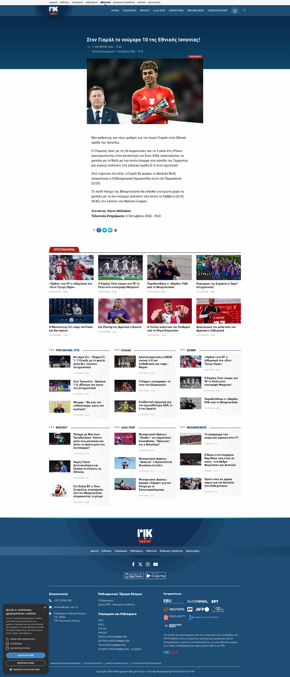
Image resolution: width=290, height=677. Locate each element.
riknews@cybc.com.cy (66, 607)
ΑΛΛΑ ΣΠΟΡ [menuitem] (159, 10)
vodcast (141, 2)
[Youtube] (155, 565)
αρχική (54, 2)
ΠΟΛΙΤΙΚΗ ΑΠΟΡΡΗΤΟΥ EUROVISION (146, 663)
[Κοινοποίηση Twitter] (104, 230)
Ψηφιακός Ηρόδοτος (171, 551)
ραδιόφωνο (92, 2)
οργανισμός (154, 2)
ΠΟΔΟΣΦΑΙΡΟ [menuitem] (129, 10)
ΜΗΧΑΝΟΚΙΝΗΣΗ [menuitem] (195, 10)
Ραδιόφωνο (136, 551)
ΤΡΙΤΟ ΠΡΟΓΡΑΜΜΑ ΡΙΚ (112, 645)
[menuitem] (244, 10)
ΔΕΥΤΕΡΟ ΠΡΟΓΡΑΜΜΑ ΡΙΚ (113, 641)
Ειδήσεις (107, 551)
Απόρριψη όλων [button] (25, 663)
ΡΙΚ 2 (101, 625)
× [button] (45, 607)
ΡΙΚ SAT (102, 633)
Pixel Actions (178, 672)
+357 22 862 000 (63, 600)
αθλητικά (105, 2)
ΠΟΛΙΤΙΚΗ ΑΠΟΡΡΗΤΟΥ (93, 663)
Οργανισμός (193, 551)
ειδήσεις (64, 2)
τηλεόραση (78, 2)
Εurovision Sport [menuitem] (218, 10)
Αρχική (94, 551)
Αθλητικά (151, 551)
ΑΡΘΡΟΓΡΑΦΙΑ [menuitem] (176, 10)
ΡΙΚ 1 (101, 620)
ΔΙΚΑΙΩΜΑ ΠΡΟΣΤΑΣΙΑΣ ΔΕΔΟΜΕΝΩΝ (66, 663)
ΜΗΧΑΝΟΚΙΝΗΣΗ (197, 427)
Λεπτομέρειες (25, 633)
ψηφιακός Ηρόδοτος (124, 2)
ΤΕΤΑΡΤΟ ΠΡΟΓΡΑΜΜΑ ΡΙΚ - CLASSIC (119, 649)
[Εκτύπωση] (115, 230)
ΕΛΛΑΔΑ (126, 350)
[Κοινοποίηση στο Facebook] (99, 230)
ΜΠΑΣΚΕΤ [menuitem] (145, 10)
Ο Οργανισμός (105, 600)
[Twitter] (140, 565)
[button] (25, 669)
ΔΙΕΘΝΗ (191, 350)
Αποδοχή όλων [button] (26, 655)
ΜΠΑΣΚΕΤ (62, 427)
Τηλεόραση (121, 551)
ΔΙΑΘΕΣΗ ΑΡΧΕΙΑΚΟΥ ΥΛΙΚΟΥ (117, 663)
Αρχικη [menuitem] (115, 10)
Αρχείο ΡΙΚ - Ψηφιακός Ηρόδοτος (116, 605)
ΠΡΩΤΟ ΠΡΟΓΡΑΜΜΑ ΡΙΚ (112, 637)
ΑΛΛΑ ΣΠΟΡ (128, 427)
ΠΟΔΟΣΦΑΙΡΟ (195, 56)
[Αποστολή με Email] (110, 230)
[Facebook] (134, 565)
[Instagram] (148, 565)
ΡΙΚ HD (102, 629)
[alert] (25, 639)
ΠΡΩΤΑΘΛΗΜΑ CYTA (68, 350)
